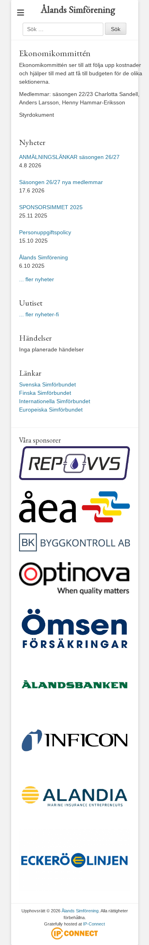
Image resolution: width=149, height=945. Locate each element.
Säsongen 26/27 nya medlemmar (61, 182)
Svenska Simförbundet (47, 384)
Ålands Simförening (78, 9)
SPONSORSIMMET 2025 (51, 207)
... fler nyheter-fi (39, 314)
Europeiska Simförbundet (51, 409)
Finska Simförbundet (45, 393)
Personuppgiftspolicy (46, 232)
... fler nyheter (36, 279)
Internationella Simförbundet (54, 401)
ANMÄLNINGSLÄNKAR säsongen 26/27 (69, 157)
